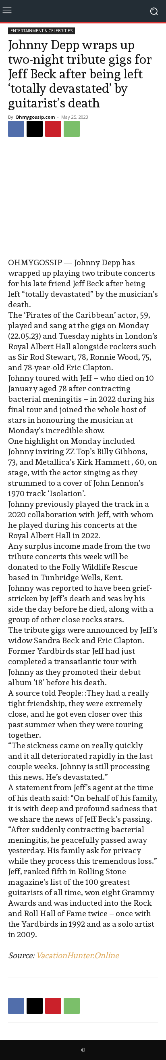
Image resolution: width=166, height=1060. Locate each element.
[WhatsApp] (72, 129)
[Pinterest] (53, 129)
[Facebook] (16, 129)
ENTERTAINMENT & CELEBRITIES (41, 31)
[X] (35, 129)
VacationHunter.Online (77, 955)
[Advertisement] (83, 198)
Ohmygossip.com (35, 117)
